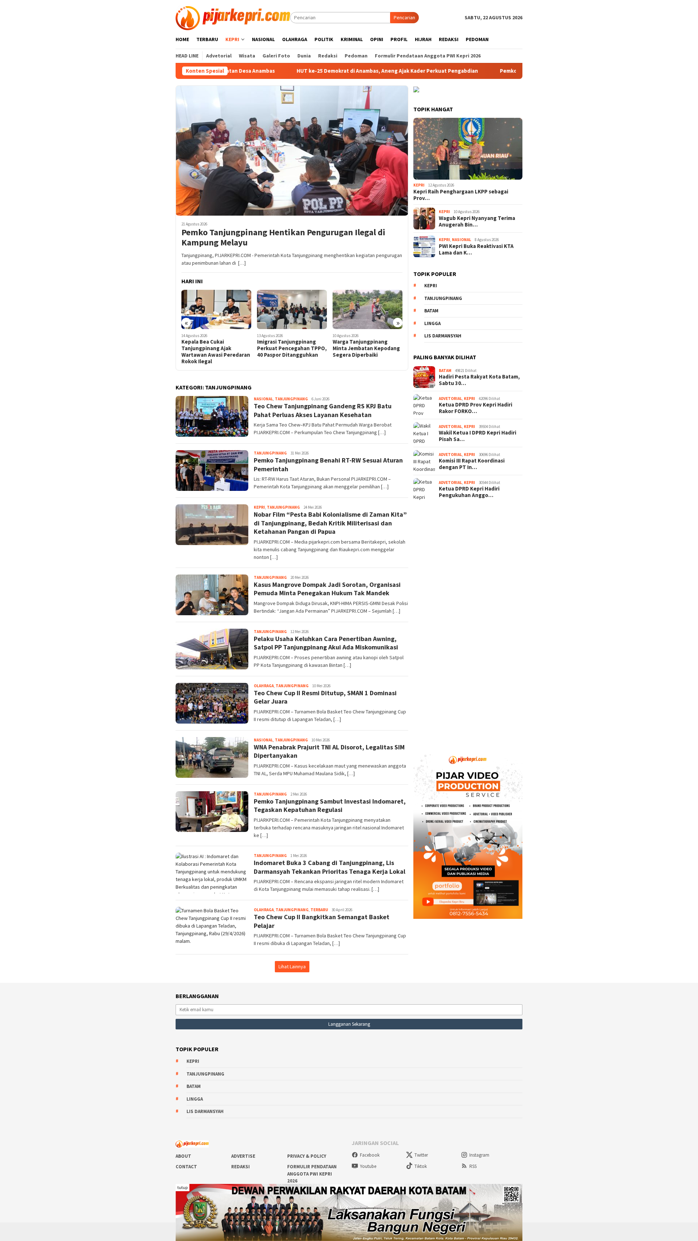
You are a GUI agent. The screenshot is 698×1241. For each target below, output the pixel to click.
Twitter (421, 1155)
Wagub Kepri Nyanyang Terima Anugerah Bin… (477, 221)
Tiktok (420, 1166)
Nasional (263, 398)
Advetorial (450, 398)
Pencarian (404, 17)
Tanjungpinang (291, 398)
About (183, 1156)
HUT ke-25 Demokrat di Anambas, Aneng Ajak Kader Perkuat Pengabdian (320, 71)
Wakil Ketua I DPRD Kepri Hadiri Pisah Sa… (477, 436)
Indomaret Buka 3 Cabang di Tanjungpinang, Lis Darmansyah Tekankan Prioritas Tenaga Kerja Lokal (329, 866)
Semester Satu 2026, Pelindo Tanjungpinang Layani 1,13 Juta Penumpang (362, 352)
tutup (182, 1187)
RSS (473, 1166)
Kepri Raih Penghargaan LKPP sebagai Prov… (460, 194)
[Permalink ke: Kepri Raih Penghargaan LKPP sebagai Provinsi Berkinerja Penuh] (467, 149)
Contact (186, 1167)
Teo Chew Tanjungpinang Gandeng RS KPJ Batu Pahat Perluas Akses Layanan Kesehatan (323, 410)
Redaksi (240, 1167)
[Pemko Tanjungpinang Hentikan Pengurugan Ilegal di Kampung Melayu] (292, 150)
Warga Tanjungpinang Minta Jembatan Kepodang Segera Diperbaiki (290, 348)
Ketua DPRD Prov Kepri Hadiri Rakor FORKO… (475, 408)
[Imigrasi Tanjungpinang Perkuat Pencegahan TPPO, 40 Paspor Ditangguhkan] (216, 309)
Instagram (479, 1155)
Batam (431, 311)
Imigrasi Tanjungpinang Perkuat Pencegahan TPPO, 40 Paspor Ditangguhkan (216, 348)
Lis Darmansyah (442, 336)
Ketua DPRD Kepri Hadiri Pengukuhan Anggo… (469, 492)
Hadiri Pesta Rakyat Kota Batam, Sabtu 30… (479, 380)
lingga (432, 323)
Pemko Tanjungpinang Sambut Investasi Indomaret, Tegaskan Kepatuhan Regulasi (330, 805)
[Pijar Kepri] (233, 17)
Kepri (259, 507)
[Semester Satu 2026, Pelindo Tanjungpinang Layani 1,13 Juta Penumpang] (368, 309)
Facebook (370, 1155)
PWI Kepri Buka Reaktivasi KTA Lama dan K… (476, 249)
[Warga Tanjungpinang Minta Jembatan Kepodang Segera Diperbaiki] (292, 309)
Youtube (368, 1166)
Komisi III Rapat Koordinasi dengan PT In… (472, 464)
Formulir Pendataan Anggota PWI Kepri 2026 (312, 1174)
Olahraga (264, 685)
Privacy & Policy (306, 1156)
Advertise (243, 1156)
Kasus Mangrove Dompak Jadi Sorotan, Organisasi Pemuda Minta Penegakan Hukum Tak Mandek (327, 588)
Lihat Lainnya (292, 966)
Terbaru (319, 909)
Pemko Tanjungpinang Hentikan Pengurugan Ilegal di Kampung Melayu (283, 237)
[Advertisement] (467, 622)
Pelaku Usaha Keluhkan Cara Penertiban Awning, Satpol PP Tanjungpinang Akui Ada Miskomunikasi (326, 642)
